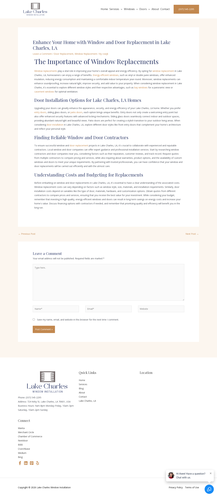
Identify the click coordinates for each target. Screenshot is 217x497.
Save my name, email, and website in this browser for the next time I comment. (78, 319)
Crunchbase (24, 448)
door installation (55, 124)
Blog (81, 388)
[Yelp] (38, 463)
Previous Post (26, 233)
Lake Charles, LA (87, 400)
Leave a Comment (42, 53)
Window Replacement (86, 53)
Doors (143, 9)
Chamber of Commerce (30, 436)
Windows (129, 9)
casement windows (44, 91)
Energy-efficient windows (106, 75)
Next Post (192, 233)
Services (114, 9)
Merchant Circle (26, 432)
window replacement (163, 70)
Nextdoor (23, 440)
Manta (21, 428)
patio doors (76, 112)
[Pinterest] (32, 463)
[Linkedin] (26, 463)
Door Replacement (63, 53)
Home (104, 9)
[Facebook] (20, 463)
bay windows (141, 87)
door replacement (79, 145)
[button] (120, 9)
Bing (20, 457)
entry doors (40, 112)
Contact (165, 9)
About (155, 9)
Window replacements (45, 70)
